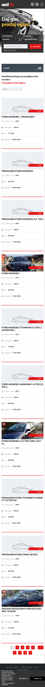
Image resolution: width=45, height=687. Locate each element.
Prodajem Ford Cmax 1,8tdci (20, 554)
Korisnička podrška (12, 667)
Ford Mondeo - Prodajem (18, 117)
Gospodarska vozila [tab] (30, 39)
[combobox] (12, 89)
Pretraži (36, 46)
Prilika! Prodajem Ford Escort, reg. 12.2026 (22, 610)
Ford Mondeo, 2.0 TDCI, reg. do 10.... (21, 442)
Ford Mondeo (10, 273)
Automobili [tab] (27, 36)
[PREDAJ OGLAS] (32, 4)
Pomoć (37, 667)
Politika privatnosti (26, 667)
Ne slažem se (23, 678)
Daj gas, (16, 21)
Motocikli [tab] (6, 39)
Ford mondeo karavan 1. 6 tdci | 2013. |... (22, 385)
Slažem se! (37, 678)
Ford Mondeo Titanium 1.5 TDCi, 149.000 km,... (22, 328)
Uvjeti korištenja (22, 670)
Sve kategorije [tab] (7, 36)
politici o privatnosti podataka (8, 683)
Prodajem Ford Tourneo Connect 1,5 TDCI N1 (22, 499)
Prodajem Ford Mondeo (17, 171)
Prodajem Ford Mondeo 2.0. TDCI (22, 219)
